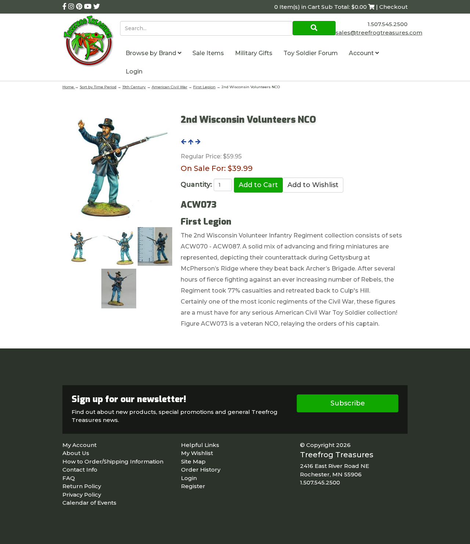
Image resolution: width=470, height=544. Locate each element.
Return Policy (81, 486)
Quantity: (196, 184)
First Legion (204, 87)
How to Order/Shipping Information (112, 461)
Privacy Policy (81, 494)
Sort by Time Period (98, 87)
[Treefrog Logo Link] (91, 42)
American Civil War (169, 87)
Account (362, 53)
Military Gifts (253, 53)
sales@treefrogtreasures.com (379, 32)
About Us (75, 453)
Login (134, 71)
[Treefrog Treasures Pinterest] (80, 7)
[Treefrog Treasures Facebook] (65, 7)
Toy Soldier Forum (310, 53)
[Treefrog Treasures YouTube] (88, 7)
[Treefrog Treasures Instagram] (72, 7)
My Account (79, 444)
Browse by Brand (152, 53)
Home (68, 87)
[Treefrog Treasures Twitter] (96, 7)
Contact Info (79, 469)
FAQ (68, 478)
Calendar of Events (89, 502)
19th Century (134, 87)
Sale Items (208, 53)
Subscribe (347, 403)
